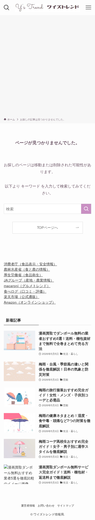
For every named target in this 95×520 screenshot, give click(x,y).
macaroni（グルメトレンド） (27, 285)
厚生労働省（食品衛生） (23, 274)
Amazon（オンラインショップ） (30, 302)
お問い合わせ (46, 505)
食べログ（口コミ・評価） (25, 291)
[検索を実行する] (86, 209)
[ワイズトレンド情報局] (47, 7)
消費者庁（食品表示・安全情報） (30, 264)
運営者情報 (28, 505)
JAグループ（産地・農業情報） (29, 280)
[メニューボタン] (88, 7)
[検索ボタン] (6, 7)
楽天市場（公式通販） (21, 296)
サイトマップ (65, 505)
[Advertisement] (47, 67)
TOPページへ (47, 227)
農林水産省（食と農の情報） (27, 269)
